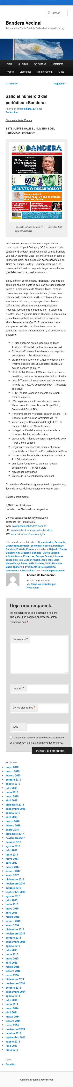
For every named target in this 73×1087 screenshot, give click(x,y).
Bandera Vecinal (24, 22)
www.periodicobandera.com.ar (29, 526)
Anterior (12, 83)
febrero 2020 (13, 775)
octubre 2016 (13, 888)
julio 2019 (11, 788)
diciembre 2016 (15, 879)
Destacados (12, 545)
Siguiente (61, 83)
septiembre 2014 (15, 992)
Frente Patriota (45, 71)
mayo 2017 (12, 858)
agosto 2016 (13, 896)
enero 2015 (12, 975)
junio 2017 (12, 854)
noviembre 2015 (15, 933)
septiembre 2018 (15, 808)
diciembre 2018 (15, 804)
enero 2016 (12, 925)
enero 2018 (12, 829)
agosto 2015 (13, 946)
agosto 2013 (13, 1041)
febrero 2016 (13, 921)
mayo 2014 (12, 1008)
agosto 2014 (13, 996)
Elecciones (25, 71)
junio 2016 (12, 904)
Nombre (18, 688)
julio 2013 (11, 1045)
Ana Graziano (23, 552)
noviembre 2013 (15, 1029)
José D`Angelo (32, 560)
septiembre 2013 (15, 1037)
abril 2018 (11, 817)
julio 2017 (11, 850)
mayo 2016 (12, 908)
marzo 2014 (12, 1016)
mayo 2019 (12, 796)
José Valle (47, 560)
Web (15, 727)
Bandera (36, 552)
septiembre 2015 (15, 942)
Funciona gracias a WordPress (36, 1079)
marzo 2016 (12, 917)
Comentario (20, 639)
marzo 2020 (12, 771)
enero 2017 (12, 875)
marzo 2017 (12, 867)
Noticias (47, 545)
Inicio (9, 63)
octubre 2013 (13, 1033)
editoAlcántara (14, 556)
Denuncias (60, 542)
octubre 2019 (13, 779)
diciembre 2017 (15, 833)
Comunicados (45, 542)
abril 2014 (11, 1012)
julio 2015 (11, 950)
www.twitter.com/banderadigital (28, 534)
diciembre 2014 (15, 979)
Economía (36, 545)
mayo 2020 (12, 767)
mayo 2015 (12, 958)
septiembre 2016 (15, 892)
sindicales (50, 567)
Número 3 (18, 567)
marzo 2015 (12, 967)
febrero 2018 (13, 825)
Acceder (10, 1064)
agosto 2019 (13, 783)
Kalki (48, 563)
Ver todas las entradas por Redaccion (41, 585)
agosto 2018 (13, 813)
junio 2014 (12, 1004)
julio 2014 (11, 1000)
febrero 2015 (13, 971)
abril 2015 (11, 962)
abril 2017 (11, 863)
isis (21, 560)
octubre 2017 (13, 842)
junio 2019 (12, 792)
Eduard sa (28, 556)
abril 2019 (11, 800)
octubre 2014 (13, 987)
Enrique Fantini (44, 556)
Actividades (40, 63)
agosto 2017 (13, 846)
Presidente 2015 (34, 567)
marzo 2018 (12, 821)
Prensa (10, 71)
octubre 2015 (13, 937)
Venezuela (11, 570)
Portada (20, 549)
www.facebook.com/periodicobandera (31, 530)
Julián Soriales (36, 563)
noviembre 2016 (15, 883)
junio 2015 (12, 954)
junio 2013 (12, 1050)
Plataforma (57, 63)
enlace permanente (54, 570)
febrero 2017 (13, 871)
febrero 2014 (13, 1021)
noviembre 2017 (15, 838)
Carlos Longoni (51, 552)
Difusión (24, 545)
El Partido (23, 63)
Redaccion (12, 112)
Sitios (61, 71)
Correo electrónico (24, 707)
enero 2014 (12, 1025)
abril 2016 (11, 912)
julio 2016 (11, 900)
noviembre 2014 (15, 983)
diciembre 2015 (15, 929)
